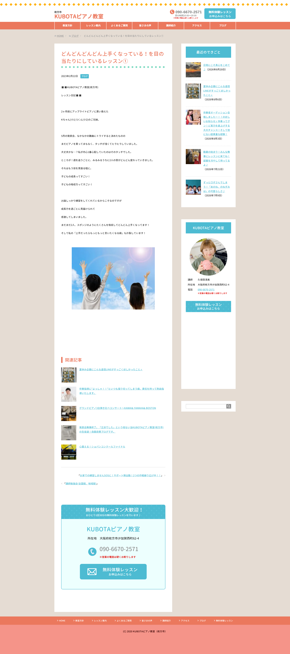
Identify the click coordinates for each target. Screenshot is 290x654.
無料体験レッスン (224, 620)
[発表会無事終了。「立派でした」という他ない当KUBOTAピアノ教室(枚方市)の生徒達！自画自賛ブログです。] (68, 438)
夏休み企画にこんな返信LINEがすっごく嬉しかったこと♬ (111, 369)
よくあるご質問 (119, 25)
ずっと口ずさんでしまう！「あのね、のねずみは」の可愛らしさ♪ (216, 187)
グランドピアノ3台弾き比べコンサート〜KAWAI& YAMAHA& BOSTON (117, 408)
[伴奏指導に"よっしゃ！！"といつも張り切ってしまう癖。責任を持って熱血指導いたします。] (68, 400)
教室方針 (67, 25)
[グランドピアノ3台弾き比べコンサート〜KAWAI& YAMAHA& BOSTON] (68, 419)
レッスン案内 (93, 25)
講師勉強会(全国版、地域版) (81, 483)
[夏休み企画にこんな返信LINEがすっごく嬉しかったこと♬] (68, 380)
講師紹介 (171, 25)
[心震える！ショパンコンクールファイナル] (68, 458)
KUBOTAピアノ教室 (78, 15)
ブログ (222, 25)
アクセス (197, 25)
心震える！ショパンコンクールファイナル (102, 446)
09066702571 (189, 12)
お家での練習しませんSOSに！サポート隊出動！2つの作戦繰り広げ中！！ (120, 475)
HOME (62, 620)
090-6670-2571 (119, 549)
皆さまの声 (145, 25)
